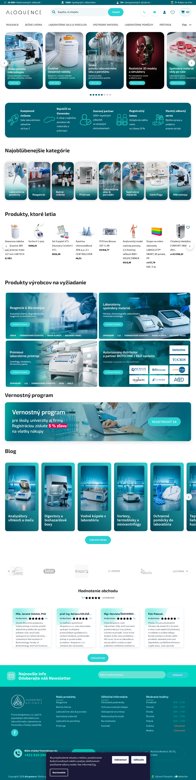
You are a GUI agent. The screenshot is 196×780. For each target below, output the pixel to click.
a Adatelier (181, 776)
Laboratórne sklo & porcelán (71, 711)
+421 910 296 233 (38, 755)
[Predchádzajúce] (6, 246)
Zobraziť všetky (98, 540)
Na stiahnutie (108, 721)
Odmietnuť (120, 760)
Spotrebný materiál (66, 716)
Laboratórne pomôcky (68, 721)
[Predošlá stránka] (9, 571)
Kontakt (105, 726)
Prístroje (61, 726)
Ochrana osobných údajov (114, 707)
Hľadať (116, 12)
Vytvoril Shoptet (164, 776)
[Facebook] (14, 732)
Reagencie (61, 702)
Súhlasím (139, 760)
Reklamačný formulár (112, 716)
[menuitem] (12, 24)
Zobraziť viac (98, 658)
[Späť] (4, 63)
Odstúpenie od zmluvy (113, 711)
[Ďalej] (191, 63)
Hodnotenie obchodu (98, 590)
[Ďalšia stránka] (187, 571)
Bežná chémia (63, 707)
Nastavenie (59, 772)
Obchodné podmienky (112, 702)
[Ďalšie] (189, 246)
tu (94, 764)
